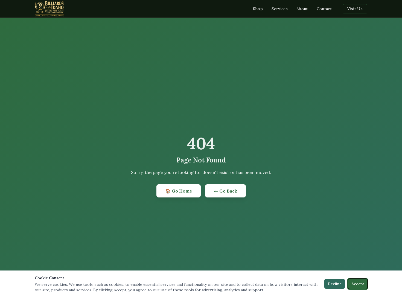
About (302, 8)
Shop (258, 8)
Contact (324, 8)
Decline (335, 283)
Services (280, 8)
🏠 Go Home (178, 191)
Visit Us (355, 8)
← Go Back (225, 191)
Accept (357, 283)
